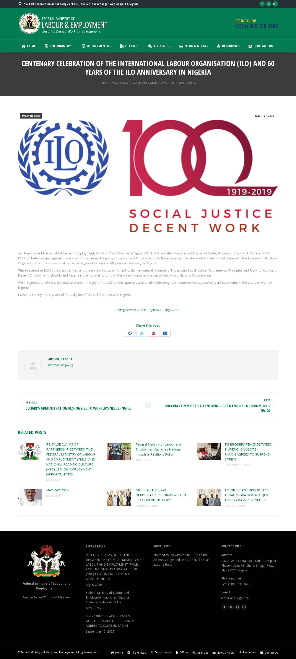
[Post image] (30, 451)
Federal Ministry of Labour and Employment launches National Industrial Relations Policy (158, 449)
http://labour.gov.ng (60, 365)
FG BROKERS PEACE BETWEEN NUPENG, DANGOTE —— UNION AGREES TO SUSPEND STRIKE (248, 451)
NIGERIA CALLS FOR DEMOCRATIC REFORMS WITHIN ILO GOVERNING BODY (161, 495)
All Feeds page (163, 560)
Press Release (31, 115)
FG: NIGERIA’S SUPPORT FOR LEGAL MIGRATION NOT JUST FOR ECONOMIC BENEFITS (247, 495)
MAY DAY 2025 (57, 490)
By (155, 310)
